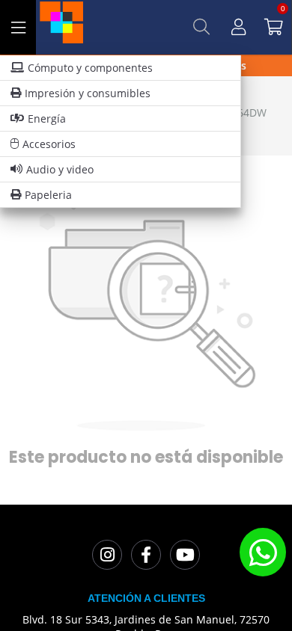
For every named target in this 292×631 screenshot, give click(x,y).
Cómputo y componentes (90, 68)
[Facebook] (146, 555)
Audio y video (60, 169)
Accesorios (49, 144)
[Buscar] (201, 27)
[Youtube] (185, 555)
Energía (47, 118)
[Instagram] (107, 555)
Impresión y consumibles (87, 93)
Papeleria (48, 195)
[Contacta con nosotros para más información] (263, 552)
